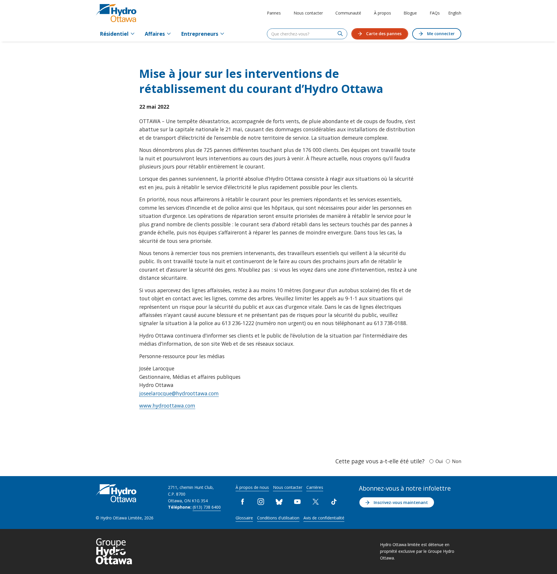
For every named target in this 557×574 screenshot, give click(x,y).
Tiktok (334, 501)
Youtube (297, 501)
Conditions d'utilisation (278, 518)
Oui (439, 461)
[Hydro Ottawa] (116, 13)
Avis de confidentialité (323, 518)
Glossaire (244, 518)
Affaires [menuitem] (155, 33)
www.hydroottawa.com (167, 405)
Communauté (348, 13)
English (454, 13)
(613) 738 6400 (207, 507)
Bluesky (279, 501)
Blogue (410, 13)
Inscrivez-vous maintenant (401, 502)
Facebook (243, 501)
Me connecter (441, 33)
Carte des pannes (384, 33)
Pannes (274, 13)
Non (456, 461)
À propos (382, 13)
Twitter (316, 501)
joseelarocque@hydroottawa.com (179, 393)
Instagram (261, 501)
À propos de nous (252, 487)
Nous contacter (308, 13)
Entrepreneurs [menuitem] (199, 33)
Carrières (314, 487)
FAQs (435, 13)
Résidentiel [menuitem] (114, 33)
